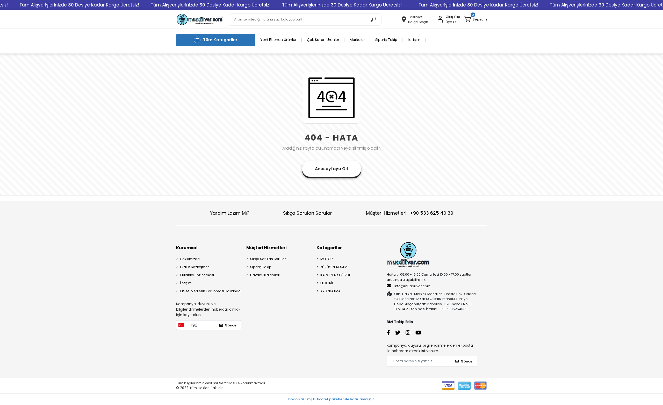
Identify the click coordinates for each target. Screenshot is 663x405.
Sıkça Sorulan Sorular (307, 213)
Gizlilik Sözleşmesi (195, 266)
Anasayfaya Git (331, 169)
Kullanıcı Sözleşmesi (197, 275)
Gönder (231, 325)
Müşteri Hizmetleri (409, 213)
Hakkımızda (190, 258)
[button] (475, 19)
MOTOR (326, 258)
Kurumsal (187, 248)
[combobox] (182, 325)
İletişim (414, 39)
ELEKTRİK (327, 283)
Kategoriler (329, 248)
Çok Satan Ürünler (323, 39)
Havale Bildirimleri (265, 275)
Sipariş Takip (386, 39)
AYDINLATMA (330, 291)
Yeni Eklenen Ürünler (278, 39)
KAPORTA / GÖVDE (335, 275)
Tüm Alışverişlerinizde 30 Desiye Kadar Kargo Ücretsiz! (79, 5)
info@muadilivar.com (412, 286)
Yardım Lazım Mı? (229, 213)
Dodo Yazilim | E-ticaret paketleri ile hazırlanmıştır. (331, 399)
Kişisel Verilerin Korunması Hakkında (210, 291)
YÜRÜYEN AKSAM (333, 266)
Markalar (357, 39)
